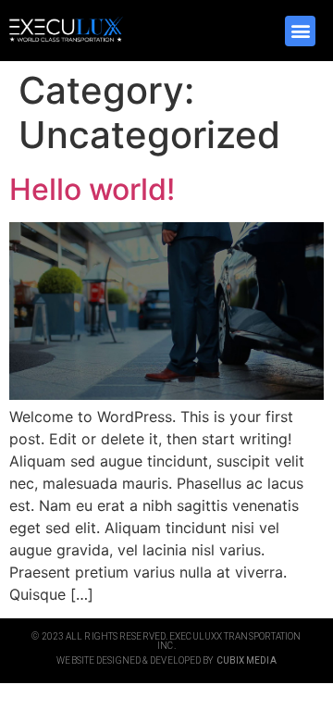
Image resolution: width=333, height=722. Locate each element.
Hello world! (92, 189)
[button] (300, 31)
